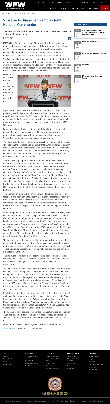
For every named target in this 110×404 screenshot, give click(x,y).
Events (69, 366)
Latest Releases (24, 14)
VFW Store (85, 3)
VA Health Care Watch (52, 368)
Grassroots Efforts (51, 366)
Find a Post (40, 3)
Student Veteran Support (32, 363)
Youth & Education (94, 356)
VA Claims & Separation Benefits (31, 357)
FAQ (77, 3)
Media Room (71, 363)
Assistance (51, 8)
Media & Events (77, 8)
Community (93, 8)
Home (3, 14)
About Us (50, 3)
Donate (105, 8)
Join (41, 8)
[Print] (69, 38)
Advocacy (63, 8)
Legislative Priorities (52, 356)
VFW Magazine (71, 368)
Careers (78, 401)
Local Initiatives (93, 367)
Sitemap (72, 401)
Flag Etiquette (93, 370)
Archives (34, 14)
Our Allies (59, 3)
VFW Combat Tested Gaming (97, 364)
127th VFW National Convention (73, 359)
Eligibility (5, 356)
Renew (94, 3)
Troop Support (93, 359)
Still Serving (92, 361)
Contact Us (69, 3)
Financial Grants (29, 360)
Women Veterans (51, 363)
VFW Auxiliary (7, 364)
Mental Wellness (29, 366)
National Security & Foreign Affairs (54, 359)
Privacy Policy (55, 401)
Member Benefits (8, 359)
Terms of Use (64, 401)
